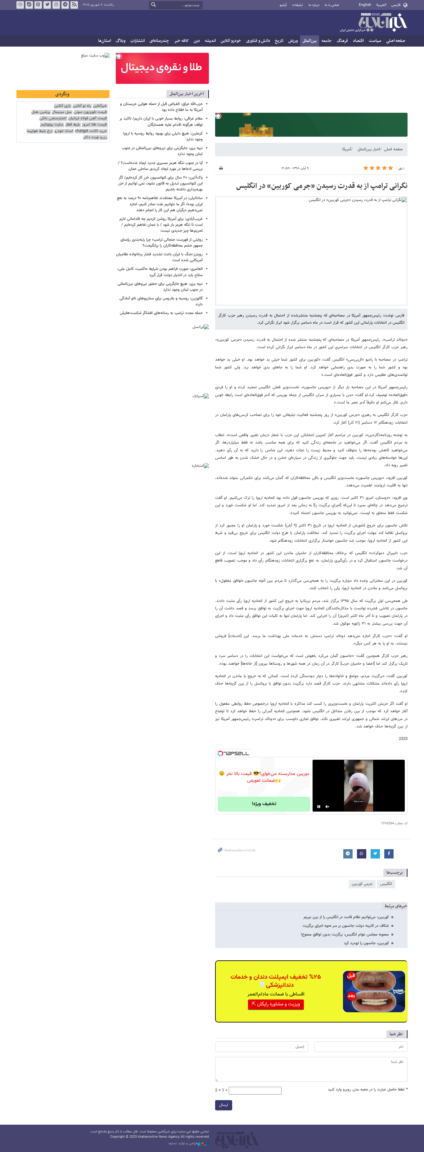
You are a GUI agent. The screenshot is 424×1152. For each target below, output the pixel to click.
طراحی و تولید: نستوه (183, 1143)
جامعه (327, 40)
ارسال (223, 1105)
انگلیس (386, 884)
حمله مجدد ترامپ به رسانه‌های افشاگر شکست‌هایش (161, 313)
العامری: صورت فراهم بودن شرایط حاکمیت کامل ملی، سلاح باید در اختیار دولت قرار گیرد (160, 272)
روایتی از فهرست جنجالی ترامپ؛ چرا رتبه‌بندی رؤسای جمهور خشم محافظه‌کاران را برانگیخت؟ (161, 243)
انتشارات (137, 40)
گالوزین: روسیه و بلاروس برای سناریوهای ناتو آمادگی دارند (161, 301)
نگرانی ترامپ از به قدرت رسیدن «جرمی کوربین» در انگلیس (322, 186)
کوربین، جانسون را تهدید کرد (366, 943)
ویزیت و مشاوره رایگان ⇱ (276, 1004)
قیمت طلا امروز (94, 125)
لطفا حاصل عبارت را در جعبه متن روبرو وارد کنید (368, 1090)
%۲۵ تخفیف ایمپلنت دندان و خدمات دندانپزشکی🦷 (276, 981)
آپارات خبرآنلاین (38, 5)
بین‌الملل (310, 40)
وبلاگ (120, 40)
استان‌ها (104, 40)
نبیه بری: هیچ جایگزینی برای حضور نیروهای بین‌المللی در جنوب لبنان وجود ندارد (160, 287)
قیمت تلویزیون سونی (90, 112)
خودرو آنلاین (231, 40)
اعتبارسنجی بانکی (52, 118)
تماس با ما (332, 5)
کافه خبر (181, 40)
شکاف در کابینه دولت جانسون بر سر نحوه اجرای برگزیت (346, 926)
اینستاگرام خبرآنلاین (56, 5)
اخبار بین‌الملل (369, 149)
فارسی (395, 5)
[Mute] (327, 806)
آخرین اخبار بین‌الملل (186, 94)
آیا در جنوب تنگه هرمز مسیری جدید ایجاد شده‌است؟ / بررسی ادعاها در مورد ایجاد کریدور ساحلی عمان (160, 166)
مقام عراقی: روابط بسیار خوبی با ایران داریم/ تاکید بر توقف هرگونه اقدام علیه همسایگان (161, 122)
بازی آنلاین (62, 106)
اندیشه (210, 40)
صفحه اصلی (395, 40)
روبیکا (20, 5)
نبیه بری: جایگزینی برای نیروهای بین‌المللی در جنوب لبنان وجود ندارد (162, 151)
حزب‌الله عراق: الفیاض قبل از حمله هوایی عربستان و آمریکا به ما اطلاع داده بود (161, 107)
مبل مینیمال (62, 112)
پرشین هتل (40, 112)
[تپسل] (218, 116)
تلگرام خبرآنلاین (65, 5)
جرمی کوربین (362, 884)
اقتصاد (358, 40)
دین (197, 40)
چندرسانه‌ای (159, 40)
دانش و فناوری (258, 40)
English (365, 5)
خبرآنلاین (373, 23)
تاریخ (279, 40)
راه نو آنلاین (82, 106)
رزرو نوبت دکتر (95, 137)
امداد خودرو (63, 131)
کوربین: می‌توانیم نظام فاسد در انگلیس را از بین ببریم (346, 917)
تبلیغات (297, 5)
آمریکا (346, 149)
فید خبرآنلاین (74, 5)
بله (29, 5)
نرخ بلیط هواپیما (39, 131)
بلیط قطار (72, 125)
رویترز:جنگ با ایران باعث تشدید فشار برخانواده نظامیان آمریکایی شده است (159, 257)
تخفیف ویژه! (264, 804)
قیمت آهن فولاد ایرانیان (87, 118)
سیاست (375, 40)
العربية (381, 5)
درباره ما (314, 5)
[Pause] (319, 806)
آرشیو (283, 5)
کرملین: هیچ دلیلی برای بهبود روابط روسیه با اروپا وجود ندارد (163, 136)
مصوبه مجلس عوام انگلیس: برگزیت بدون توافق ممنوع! (345, 934)
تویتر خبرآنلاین (47, 5)
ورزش (293, 40)
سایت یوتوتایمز (51, 125)
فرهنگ (342, 40)
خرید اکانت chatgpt (91, 131)
